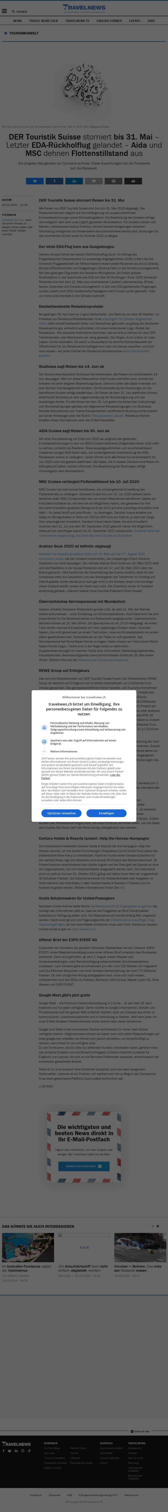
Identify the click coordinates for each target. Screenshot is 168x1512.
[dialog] (84, 756)
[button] (84, 751)
